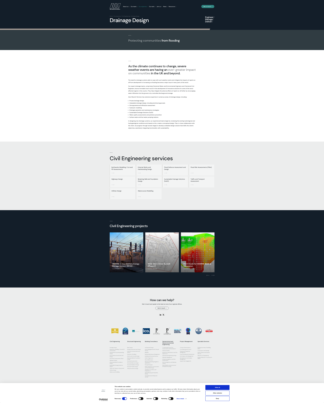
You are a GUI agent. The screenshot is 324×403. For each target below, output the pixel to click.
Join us (159, 6)
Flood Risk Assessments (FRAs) (201, 167)
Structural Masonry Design (132, 363)
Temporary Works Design (132, 368)
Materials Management (167, 357)
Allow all (217, 387)
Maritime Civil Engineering (203, 355)
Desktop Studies (166, 350)
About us (125, 6)
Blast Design (130, 347)
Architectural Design (149, 347)
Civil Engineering (126, 16)
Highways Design (117, 179)
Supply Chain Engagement (185, 361)
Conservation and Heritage (203, 350)
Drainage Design (135, 16)
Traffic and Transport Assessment (198, 180)
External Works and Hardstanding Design (145, 168)
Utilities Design (116, 191)
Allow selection (217, 393)
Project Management (186, 341)
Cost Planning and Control (185, 349)
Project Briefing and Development (187, 354)
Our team (133, 6)
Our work (151, 6)
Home (111, 16)
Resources (172, 6)
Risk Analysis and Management (186, 356)
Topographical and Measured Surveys (151, 376)
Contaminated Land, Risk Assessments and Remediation (169, 348)
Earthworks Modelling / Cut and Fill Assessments (122, 168)
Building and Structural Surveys (151, 356)
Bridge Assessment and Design (134, 349)
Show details (180, 398)
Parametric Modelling (131, 354)
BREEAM (146, 352)
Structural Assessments (132, 361)
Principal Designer (149, 364)
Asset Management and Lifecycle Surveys (152, 350)
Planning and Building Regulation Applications (152, 362)
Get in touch (207, 6)
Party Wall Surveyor (149, 359)
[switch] (141, 398)
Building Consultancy (151, 341)
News (164, 6)
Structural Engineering (134, 341)
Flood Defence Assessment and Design (175, 168)
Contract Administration (185, 347)
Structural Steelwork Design (133, 364)
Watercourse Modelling (145, 191)
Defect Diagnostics (149, 358)
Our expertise (143, 6)
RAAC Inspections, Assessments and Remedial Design (152, 367)
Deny (217, 398)
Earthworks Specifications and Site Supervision (169, 353)
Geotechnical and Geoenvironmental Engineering (168, 343)
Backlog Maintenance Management (152, 354)
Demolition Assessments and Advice (133, 352)
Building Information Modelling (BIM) (204, 348)
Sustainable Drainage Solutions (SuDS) (174, 180)
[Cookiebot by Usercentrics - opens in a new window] (103, 399)
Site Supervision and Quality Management (186, 358)
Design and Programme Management (185, 352)
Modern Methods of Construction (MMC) (205, 358)
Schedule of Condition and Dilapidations (150, 370)
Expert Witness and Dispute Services (204, 353)
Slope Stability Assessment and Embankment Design (169, 366)
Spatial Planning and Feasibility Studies (151, 373)
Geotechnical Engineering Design (169, 355)
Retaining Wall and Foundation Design (148, 180)
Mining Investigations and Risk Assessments (169, 360)
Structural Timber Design (132, 366)
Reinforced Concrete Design (133, 356)
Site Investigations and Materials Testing (169, 363)
